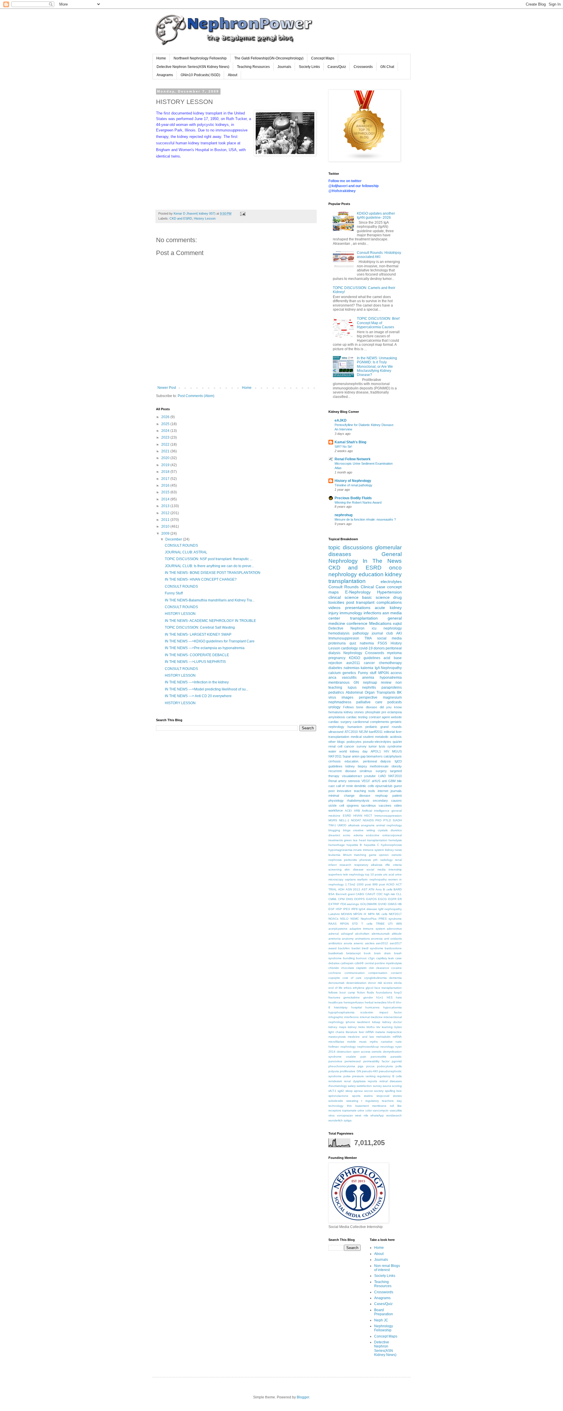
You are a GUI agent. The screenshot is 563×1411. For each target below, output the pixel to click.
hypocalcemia (392, 1007)
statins (368, 1095)
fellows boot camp (341, 992)
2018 (165, 472)
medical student (362, 736)
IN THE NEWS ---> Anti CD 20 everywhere (198, 696)
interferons (351, 1017)
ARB (357, 810)
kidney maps (337, 1027)
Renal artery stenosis (344, 781)
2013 (165, 506)
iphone (350, 1022)
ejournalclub (383, 786)
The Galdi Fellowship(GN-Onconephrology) (268, 58)
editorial (389, 731)
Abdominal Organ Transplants (370, 692)
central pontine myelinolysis (383, 963)
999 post (378, 884)
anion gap (359, 756)
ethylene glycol (363, 987)
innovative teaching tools (356, 791)
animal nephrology (389, 825)
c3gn (371, 958)
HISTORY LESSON (180, 614)
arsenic (358, 943)
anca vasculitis (342, 677)
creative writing (364, 830)
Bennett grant (345, 894)
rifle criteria (393, 864)
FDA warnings (349, 904)
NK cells (381, 914)
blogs (346, 830)
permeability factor (376, 1061)
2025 (165, 424)
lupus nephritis (362, 687)
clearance (382, 967)
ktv (378, 1027)
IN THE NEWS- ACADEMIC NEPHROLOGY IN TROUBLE (210, 621)
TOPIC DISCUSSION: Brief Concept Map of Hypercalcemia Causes (378, 323)
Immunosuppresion (343, 638)
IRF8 (354, 909)
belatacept (353, 953)
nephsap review (377, 682)
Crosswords (363, 67)
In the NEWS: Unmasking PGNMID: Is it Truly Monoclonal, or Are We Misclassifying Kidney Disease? (377, 366)
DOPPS (359, 899)
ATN (371, 889)
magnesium (392, 697)
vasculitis (396, 1110)
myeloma (394, 653)
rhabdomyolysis (358, 800)
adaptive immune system (367, 928)
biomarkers (375, 756)
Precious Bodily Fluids (353, 498)
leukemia (334, 854)
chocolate (347, 967)
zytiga (348, 1120)
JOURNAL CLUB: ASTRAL (186, 552)
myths (374, 1041)
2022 (165, 444)
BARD (398, 889)
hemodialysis (339, 633)
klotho (371, 1027)
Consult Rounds (343, 586)
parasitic (396, 1056)
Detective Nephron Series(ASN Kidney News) (193, 67)
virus (331, 1115)
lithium (347, 854)
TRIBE (380, 923)
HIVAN (357, 815)
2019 (165, 465)
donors (379, 648)
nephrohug (343, 515)
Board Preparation (383, 1312)
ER (400, 899)
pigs (360, 1066)
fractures (334, 997)
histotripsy (340, 1007)
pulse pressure (353, 1076)
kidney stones (354, 712)
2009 (165, 533)
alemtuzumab (381, 933)
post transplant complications (374, 602)
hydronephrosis (391, 844)
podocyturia (385, 1066)
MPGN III (359, 914)
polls (399, 1066)
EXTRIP (333, 904)
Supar (346, 756)
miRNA (397, 1036)
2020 (165, 458)
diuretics (396, 830)
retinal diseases (390, 1081)
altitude (397, 933)
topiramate (349, 1110)
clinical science (343, 597)
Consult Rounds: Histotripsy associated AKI (379, 255)
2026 (165, 417)
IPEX (346, 909)
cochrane (334, 972)
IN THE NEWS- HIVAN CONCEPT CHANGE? (201, 579)
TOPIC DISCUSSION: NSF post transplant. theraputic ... (208, 559)
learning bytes (392, 1027)
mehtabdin (383, 1036)
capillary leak (385, 958)
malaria (380, 1032)
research (345, 864)
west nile (361, 1115)
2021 (165, 451)
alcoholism (362, 933)
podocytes (354, 741)
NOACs (333, 918)
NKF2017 (395, 914)
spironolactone (338, 1095)
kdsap (376, 1022)
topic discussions (350, 547)
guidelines (335, 766)
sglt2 (341, 1090)
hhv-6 (391, 1002)
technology (335, 1105)
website (396, 717)
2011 (165, 520)
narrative (387, 1041)
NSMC (354, 918)
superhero (335, 874)
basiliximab (335, 953)
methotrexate (379, 766)
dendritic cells (364, 786)
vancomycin (381, 1110)
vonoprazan (345, 1115)
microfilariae (336, 1041)
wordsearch (394, 1115)
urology (334, 707)
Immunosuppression (388, 815)
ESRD (347, 815)
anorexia (377, 938)
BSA (331, 894)
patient (397, 795)
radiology (386, 859)
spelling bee (393, 1090)
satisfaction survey (369, 1085)
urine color (364, 1110)
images (347, 697)
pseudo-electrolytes (377, 741)
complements (379, 722)
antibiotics (335, 943)
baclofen (344, 948)
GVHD (382, 904)
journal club (382, 633)
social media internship (384, 869)
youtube (370, 776)
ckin (371, 967)
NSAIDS (368, 820)
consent (396, 972)
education (371, 574)
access (396, 673)
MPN (371, 914)
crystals (383, 830)
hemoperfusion (354, 1002)
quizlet (397, 741)
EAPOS (371, 899)
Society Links (309, 67)
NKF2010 (395, 776)
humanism (354, 726)
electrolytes (391, 581)
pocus (370, 1066)
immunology (351, 612)
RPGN (344, 923)
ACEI (348, 810)
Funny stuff (367, 673)
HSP (339, 909)
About (232, 75)
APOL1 (376, 751)
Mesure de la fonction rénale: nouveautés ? (365, 519)
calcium (334, 673)
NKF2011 (335, 756)
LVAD (382, 776)
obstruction (344, 1051)
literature (351, 1032)
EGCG (382, 899)
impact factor (390, 1012)
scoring (397, 1085)
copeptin (334, 977)
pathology (361, 633)
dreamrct (334, 835)
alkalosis (353, 825)
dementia (395, 977)
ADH (341, 889)
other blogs (336, 741)
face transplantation (388, 987)
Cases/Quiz (337, 67)
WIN (399, 923)
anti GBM (389, 781)
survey (362, 746)
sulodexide (335, 1100)
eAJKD (341, 420)
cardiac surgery (340, 722)
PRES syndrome (390, 918)
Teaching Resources (253, 67)
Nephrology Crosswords (363, 653)
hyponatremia (391, 677)
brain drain (382, 953)
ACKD (390, 884)
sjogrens (353, 805)
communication (355, 972)
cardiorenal (361, 722)
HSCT (368, 815)
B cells (387, 889)
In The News (382, 561)
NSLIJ (344, 918)
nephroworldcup (368, 1046)
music (363, 1041)
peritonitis (350, 859)
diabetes (335, 668)
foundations (384, 992)
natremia (367, 643)
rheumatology (337, 1085)
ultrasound (335, 731)
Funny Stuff (174, 593)
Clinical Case (373, 586)
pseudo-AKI (370, 1071)
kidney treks (356, 1027)
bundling (349, 958)
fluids (370, 992)
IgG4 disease (368, 909)
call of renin (344, 786)
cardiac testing (356, 717)
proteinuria (337, 643)
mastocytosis (337, 1036)
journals (396, 791)
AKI (399, 633)
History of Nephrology (353, 481)
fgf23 (398, 761)
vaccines (385, 805)
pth (375, 859)
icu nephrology (387, 628)
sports (356, 1095)
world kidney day (353, 751)
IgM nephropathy (390, 909)
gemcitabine (351, 997)
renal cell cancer (341, 746)
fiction (361, 992)
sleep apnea (354, 1090)
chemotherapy (390, 663)
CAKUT (370, 894)
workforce (335, 810)
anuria (348, 943)
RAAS (332, 923)
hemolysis (395, 840)
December (174, 539)
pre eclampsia (391, 712)
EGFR (392, 899)
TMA (368, 638)
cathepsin (347, 963)
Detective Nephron (346, 628)
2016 (165, 485)
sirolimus (365, 771)
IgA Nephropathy (388, 668)
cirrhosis (334, 761)
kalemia (367, 668)
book (367, 953)
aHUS (376, 781)
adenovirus (394, 928)
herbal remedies (375, 1002)
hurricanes (372, 1007)
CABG (360, 894)
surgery (381, 771)
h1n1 (379, 997)
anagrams (367, 825)
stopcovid (383, 1095)
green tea (350, 840)
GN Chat (387, 67)
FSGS (382, 643)
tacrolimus (368, 805)
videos (334, 607)
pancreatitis (378, 1056)
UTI (390, 923)
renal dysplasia (354, 1081)
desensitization (356, 982)
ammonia (334, 938)
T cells (366, 923)
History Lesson (205, 218)
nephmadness (339, 702)
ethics (348, 987)
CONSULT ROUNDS (181, 545)
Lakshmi (334, 914)
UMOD (342, 825)
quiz (353, 643)
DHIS (349, 899)
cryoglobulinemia (375, 977)
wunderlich (335, 1120)
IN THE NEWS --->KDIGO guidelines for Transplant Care (210, 641)
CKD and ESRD (180, 218)
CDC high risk (386, 894)
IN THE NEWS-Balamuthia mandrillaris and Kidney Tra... (210, 600)
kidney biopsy (356, 766)
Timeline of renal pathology (353, 485)
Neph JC (381, 1320)
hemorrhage (336, 844)
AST (364, 889)
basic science (376, 597)
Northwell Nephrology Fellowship (200, 58)
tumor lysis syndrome (385, 746)
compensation (377, 972)
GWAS (392, 904)
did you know (391, 707)
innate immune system (368, 849)
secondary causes (387, 800)
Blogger (303, 1397)
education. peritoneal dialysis (368, 761)
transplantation (364, 618)
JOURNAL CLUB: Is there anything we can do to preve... (209, 566)
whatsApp (377, 1115)
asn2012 (382, 943)
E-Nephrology (358, 592)
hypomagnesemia (340, 849)
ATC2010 (351, 731)
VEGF (366, 781)
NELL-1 (344, 820)
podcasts (394, 702)
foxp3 (398, 992)
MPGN (383, 673)
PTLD (387, 820)
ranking (371, 1076)
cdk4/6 (359, 963)
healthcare (335, 1002)
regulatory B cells (389, 1076)
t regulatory (370, 1100)
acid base (393, 658)
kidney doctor (392, 1022)
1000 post (364, 884)
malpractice (394, 1032)
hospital (356, 1007)
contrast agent (379, 717)
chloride (333, 967)
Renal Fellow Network (353, 459)
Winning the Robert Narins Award (358, 502)
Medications (380, 623)
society (379, 1090)
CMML (332, 899)
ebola (398, 982)
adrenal (333, 933)
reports (372, 1081)
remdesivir (335, 1081)
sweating (352, 1100)
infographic (335, 1017)
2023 (165, 437)
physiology (336, 800)
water (332, 751)
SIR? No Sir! (343, 446)
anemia (368, 677)
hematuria (335, 712)
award (332, 948)
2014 (165, 499)
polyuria (333, 1071)
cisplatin (361, 967)
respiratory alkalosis (368, 864)
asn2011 (353, 663)
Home (161, 58)
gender (368, 997)
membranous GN (343, 682)
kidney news (393, 849)
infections (372, 612)
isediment (363, 1022)
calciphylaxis (393, 756)
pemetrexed (353, 1061)
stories (397, 1095)
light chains (336, 1032)
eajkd (397, 624)
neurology (387, 1046)
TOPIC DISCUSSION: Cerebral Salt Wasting (200, 627)
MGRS (332, 820)
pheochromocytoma (341, 1066)
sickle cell (336, 805)
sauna (387, 1085)
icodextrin (366, 1012)
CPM (341, 899)
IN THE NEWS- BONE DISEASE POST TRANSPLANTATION (212, 573)
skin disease (354, 869)
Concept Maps (322, 58)
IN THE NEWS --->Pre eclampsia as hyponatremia (205, 648)
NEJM (363, 731)
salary (352, 1085)
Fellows (348, 707)
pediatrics (336, 692)
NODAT (356, 820)
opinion (384, 854)
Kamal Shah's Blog (350, 442)
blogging (334, 830)
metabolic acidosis (388, 736)
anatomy (348, 938)
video (398, 805)
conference (357, 623)
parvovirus (335, 1061)
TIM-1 (332, 825)
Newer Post (166, 388)
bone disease (366, 707)
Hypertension (389, 592)
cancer (369, 663)
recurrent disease (342, 771)
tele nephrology (353, 874)
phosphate (372, 712)
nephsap (381, 795)
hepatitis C (371, 844)
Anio (379, 889)
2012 (165, 513)
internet (383, 791)
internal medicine (371, 1017)
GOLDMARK (368, 904)
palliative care (369, 702)
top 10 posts (373, 874)
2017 (165, 479)
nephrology (348, 1046)
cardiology (349, 648)
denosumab (336, 982)
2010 (165, 526)
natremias (351, 668)
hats (399, 997)
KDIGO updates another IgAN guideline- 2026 (376, 215)
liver (361, 1032)
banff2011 (376, 731)
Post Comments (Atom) (196, 396)
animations (362, 938)
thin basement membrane (367, 1105)
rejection (335, 663)
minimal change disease (349, 795)
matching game (365, 854)
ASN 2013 (353, 889)
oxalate (351, 1056)
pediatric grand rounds (383, 726)
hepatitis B (354, 844)
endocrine (372, 835)
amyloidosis (336, 717)
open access (361, 1051)
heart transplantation (373, 840)
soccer (368, 1090)
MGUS (397, 751)
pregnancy (336, 658)
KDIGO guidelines (364, 658)
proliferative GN (350, 1071)
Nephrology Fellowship (383, 1328)
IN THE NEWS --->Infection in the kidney (197, 682)
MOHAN (346, 914)
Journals (284, 67)
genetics (349, 673)
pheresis (365, 859)
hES (390, 997)
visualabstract (352, 776)
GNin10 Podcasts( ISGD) (200, 75)
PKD (378, 820)
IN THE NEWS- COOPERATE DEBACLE (197, 655)
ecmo (346, 835)
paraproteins (391, 687)
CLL (399, 894)
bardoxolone (393, 948)
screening (335, 869)
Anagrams (165, 75)
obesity (396, 766)
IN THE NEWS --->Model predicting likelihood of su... (206, 689)
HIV (386, 751)
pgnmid (397, 1061)
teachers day (392, 1100)
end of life (335, 987)
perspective (368, 697)
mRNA (369, 1032)
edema (358, 835)
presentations (357, 607)
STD (355, 923)
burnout (361, 958)
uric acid (388, 874)
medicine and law (361, 1036)
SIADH (397, 820)
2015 (165, 492)
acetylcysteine (337, 928)
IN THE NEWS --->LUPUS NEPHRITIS (195, 662)
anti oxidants (393, 938)
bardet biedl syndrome (367, 948)
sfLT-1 (332, 1090)
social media (389, 638)
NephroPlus (369, 918)
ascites (369, 943)
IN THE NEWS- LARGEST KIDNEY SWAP (198, 634)
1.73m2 (350, 884)
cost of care (352, 977)
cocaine (396, 967)
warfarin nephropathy (371, 879)
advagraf (347, 933)
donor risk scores (380, 982)
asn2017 (396, 943)
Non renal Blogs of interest (387, 1268)
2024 (165, 431)
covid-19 (366, 648)
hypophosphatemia (341, 1012)
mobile (351, 1041)
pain (363, 1056)
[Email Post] (242, 213)
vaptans (350, 879)
